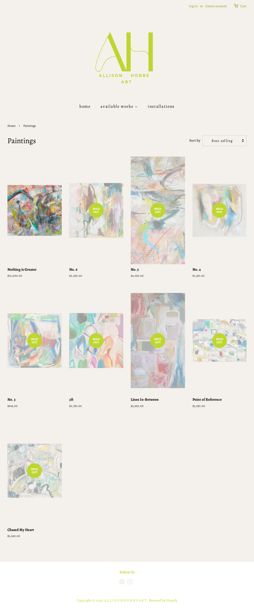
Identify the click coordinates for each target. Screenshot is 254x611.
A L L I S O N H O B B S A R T (125, 600)
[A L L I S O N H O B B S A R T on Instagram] (129, 582)
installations (161, 106)
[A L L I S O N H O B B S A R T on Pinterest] (122, 582)
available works (117, 106)
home (85, 106)
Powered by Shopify (163, 600)
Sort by (194, 140)
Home (11, 126)
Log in (193, 6)
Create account (216, 6)
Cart (243, 6)
